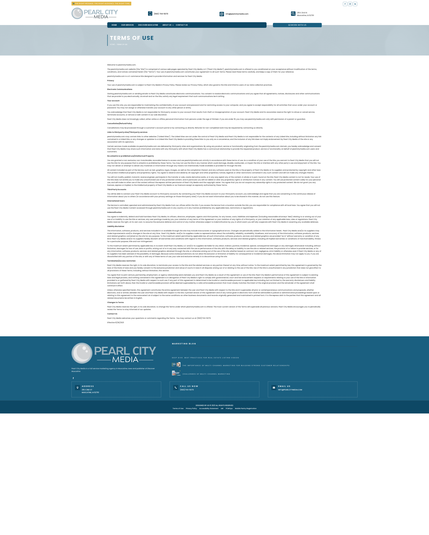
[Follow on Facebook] (345, 4)
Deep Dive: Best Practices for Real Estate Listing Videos (205, 358)
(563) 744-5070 (161, 14)
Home (114, 25)
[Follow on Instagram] (350, 4)
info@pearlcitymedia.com (237, 14)
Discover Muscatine (148, 25)
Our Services (127, 25)
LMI (222, 409)
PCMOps (229, 409)
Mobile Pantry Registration (246, 409)
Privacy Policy (191, 409)
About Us (166, 25)
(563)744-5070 (187, 390)
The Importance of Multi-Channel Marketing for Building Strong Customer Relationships (236, 365)
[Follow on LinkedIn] (355, 4)
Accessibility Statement (208, 409)
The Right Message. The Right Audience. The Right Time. (102, 3)
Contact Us (182, 25)
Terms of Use (178, 409)
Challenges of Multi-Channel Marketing (206, 374)
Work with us (298, 25)
